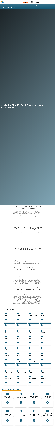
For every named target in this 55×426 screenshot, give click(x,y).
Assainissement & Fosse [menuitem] (5, 7)
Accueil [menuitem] (3, 5)
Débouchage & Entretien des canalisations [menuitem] (39, 5)
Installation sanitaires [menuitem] (18, 5)
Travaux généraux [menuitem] (14, 7)
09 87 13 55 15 (25, 2)
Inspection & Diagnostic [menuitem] (27, 5)
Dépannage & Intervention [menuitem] (9, 5)
